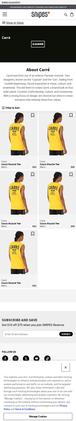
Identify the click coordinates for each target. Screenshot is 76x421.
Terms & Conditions (25, 409)
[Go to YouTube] (37, 359)
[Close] (66, 367)
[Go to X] (26, 359)
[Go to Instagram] (15, 358)
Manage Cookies (38, 416)
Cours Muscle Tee (11, 164)
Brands (13, 31)
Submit (66, 334)
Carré (25, 31)
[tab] (17, 214)
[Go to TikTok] (47, 359)
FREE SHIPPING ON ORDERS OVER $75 (41, 7)
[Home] (41, 15)
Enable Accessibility (11, 2)
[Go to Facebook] (5, 358)
